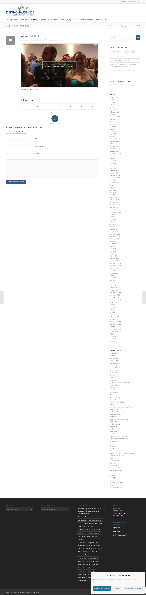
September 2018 (115, 329)
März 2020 (113, 285)
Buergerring (114, 392)
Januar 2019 (114, 319)
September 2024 (115, 153)
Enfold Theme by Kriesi (32, 592)
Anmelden (116, 508)
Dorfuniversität (115, 429)
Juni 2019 (113, 307)
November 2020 (115, 266)
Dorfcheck (98, 523)
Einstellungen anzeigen (132, 588)
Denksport (113, 404)
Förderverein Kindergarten (119, 439)
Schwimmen (82, 574)
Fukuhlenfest (96, 536)
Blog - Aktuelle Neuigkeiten (17, 26)
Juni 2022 (113, 219)
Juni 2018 (113, 336)
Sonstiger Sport (115, 478)
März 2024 (113, 168)
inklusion (94, 551)
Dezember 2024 (115, 146)
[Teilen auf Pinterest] (59, 106)
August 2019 (114, 302)
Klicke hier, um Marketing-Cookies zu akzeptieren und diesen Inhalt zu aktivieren (59, 65)
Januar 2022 (114, 231)
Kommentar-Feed (119, 513)
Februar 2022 (114, 229)
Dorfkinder (113, 421)
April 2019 (113, 312)
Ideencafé (86, 551)
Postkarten (81, 571)
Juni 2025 (113, 132)
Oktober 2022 (114, 210)
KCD (111, 443)
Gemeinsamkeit (91, 548)
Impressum (132, 2)
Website (36, 153)
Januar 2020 (114, 290)
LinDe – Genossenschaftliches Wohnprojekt (125, 453)
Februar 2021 (114, 258)
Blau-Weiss (113, 387)
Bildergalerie (114, 385)
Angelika (80, 517)
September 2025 (115, 124)
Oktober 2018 (114, 327)
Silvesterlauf (82, 577)
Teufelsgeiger (82, 580)
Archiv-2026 (114, 378)
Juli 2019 (112, 305)
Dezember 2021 (115, 234)
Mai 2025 (113, 134)
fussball (80, 539)
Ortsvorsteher (82, 568)
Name (36, 138)
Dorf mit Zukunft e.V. (117, 412)
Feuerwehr (113, 431)
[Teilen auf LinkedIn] (70, 106)
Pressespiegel (91, 571)
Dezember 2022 (115, 205)
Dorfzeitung (88, 533)
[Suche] (138, 20)
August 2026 (114, 97)
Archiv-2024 (114, 373)
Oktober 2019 (114, 297)
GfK (99, 548)
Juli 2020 (112, 275)
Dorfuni (80, 533)
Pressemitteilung (115, 468)
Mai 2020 (113, 280)
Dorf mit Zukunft (115, 409)
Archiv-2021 (114, 365)
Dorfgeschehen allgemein (119, 419)
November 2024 (115, 149)
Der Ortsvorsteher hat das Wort (121, 407)
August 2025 (114, 127)
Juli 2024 (112, 158)
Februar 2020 (114, 288)
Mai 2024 (113, 163)
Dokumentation (88, 523)
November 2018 (115, 324)
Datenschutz (117, 531)
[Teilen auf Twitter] (37, 106)
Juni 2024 (113, 161)
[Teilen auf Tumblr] (81, 106)
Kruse (86, 561)
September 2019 (115, 300)
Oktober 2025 (114, 122)
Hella (79, 551)
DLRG (79, 523)
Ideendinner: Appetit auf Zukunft (118, 57)
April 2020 (113, 283)
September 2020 (115, 270)
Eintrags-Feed (117, 511)
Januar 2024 (114, 173)
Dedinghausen (82, 520)
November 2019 (115, 295)
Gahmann (81, 548)
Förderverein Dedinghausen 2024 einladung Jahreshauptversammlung (89, 544)
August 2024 (114, 156)
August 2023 (114, 185)
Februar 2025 (114, 141)
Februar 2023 (114, 200)
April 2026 (113, 107)
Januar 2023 (114, 202)
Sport (111, 480)
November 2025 (115, 119)
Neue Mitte (113, 463)
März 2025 (113, 139)
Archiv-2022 (114, 368)
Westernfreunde (115, 487)
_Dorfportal (36, 40)
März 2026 (113, 109)
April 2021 (113, 253)
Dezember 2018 (115, 322)
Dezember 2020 (115, 263)
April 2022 (113, 224)
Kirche (112, 448)
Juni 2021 (113, 249)
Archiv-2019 (114, 361)
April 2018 (113, 341)
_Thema (112, 356)
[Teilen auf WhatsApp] (48, 106)
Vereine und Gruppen (117, 483)
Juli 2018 (112, 334)
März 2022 (113, 227)
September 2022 (115, 212)
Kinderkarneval (93, 558)
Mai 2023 (113, 192)
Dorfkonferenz (115, 424)
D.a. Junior (113, 400)
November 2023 (115, 178)
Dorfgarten (113, 417)
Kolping (112, 451)
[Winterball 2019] (10, 40)
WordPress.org (118, 515)
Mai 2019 (113, 310)
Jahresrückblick (82, 555)
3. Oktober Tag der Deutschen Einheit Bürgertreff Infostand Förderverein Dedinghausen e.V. (89, 511)
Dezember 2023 (115, 175)
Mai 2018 (113, 339)
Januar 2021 (114, 261)
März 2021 (113, 256)
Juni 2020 (113, 278)
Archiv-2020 (114, 363)
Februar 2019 (114, 317)
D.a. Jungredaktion (116, 397)
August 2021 (114, 244)
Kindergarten (114, 446)
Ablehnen (116, 588)
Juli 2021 (112, 246)
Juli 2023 (112, 188)
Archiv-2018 (114, 358)
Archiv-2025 (114, 375)
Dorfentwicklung (115, 414)
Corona (96, 517)
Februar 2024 (114, 171)
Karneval (92, 555)
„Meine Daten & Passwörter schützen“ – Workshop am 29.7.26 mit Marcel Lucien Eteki (124, 65)
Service (112, 473)
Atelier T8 (113, 380)
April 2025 (113, 136)
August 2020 (114, 273)
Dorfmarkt (113, 426)
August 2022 (114, 214)
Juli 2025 (112, 129)
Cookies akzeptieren (102, 588)
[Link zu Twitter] (138, 1)
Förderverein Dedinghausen (119, 436)
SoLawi (112, 475)
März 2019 (113, 314)
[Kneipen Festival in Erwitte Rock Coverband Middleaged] (2, 297)
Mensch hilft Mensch (117, 456)
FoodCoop (113, 434)
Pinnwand (113, 465)
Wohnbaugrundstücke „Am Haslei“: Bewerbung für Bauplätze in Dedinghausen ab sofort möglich (123, 52)
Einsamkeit (97, 533)
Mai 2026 (113, 105)
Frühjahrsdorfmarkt (84, 536)
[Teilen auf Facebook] (26, 106)
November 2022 (115, 207)
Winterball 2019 (30, 36)
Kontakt (123, 2)
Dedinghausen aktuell (95, 520)
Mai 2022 (113, 222)
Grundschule (114, 441)
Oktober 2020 (114, 268)
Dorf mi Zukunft (95, 530)
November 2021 (115, 236)
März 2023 (113, 197)
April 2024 (113, 166)
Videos (42, 40)
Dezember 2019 (115, 292)
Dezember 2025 (115, 117)
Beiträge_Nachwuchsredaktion (120, 382)
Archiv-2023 (114, 370)
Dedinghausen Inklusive (118, 402)
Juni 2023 (113, 190)
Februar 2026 (114, 112)
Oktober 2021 (114, 239)
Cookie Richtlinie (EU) (120, 535)
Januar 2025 (114, 144)
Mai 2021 (113, 251)
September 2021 (115, 241)
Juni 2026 (113, 102)
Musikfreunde (115, 461)
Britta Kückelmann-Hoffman (57, 40)
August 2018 (114, 332)
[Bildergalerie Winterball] (144, 297)
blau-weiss (88, 517)
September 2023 (115, 183)
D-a (111, 395)
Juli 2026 (112, 100)
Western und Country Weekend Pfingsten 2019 (126, 85)
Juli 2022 (112, 217)
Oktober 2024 (114, 151)
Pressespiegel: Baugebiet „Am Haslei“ (120, 60)
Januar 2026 (114, 114)
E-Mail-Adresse (39, 146)
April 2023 (113, 195)
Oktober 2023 (114, 180)
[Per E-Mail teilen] (92, 106)
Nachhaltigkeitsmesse (84, 564)
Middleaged (114, 458)
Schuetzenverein (116, 470)
